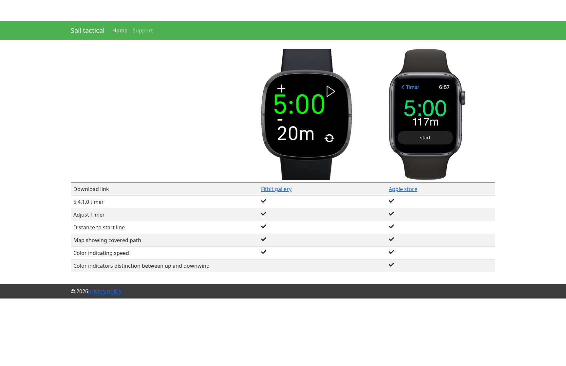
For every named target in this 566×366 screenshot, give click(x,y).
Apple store (403, 189)
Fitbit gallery (276, 189)
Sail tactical (87, 30)
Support (143, 30)
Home (119, 30)
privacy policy (105, 291)
